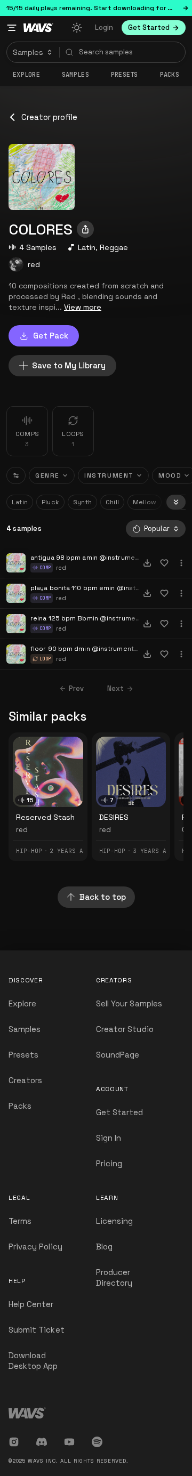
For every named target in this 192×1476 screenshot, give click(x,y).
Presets (23, 1055)
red (34, 264)
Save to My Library (69, 365)
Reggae (114, 247)
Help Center (31, 1304)
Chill (112, 502)
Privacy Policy (35, 1246)
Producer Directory (114, 1277)
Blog (104, 1246)
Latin (86, 247)
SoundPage (117, 1055)
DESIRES (114, 817)
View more (82, 307)
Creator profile (49, 117)
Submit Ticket (37, 1330)
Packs (170, 74)
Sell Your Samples (129, 1003)
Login (104, 27)
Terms (20, 1221)
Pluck (50, 502)
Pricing (109, 1163)
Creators (25, 1080)
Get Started (119, 1112)
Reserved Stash (45, 817)
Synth (82, 502)
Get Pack (50, 335)
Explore (26, 74)
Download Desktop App (33, 1360)
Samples (75, 74)
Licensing (114, 1221)
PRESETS (124, 74)
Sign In (108, 1138)
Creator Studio (125, 1029)
